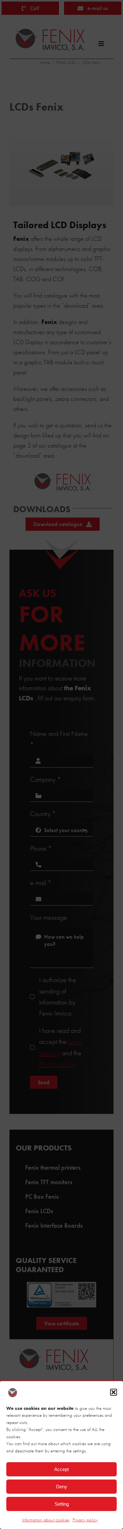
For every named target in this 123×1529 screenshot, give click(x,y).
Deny (61, 1486)
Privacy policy (85, 1520)
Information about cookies (45, 1520)
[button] (113, 1392)
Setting (62, 1504)
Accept (61, 1469)
